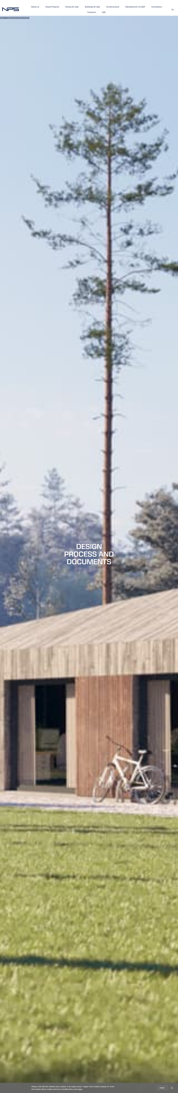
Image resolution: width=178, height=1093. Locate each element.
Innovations (156, 7)
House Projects (52, 7)
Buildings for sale (92, 7)
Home (2, 18)
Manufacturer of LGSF (135, 7)
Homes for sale (72, 7)
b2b (103, 12)
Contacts (91, 12)
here (80, 1089)
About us (35, 7)
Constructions (112, 7)
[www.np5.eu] (10, 9)
